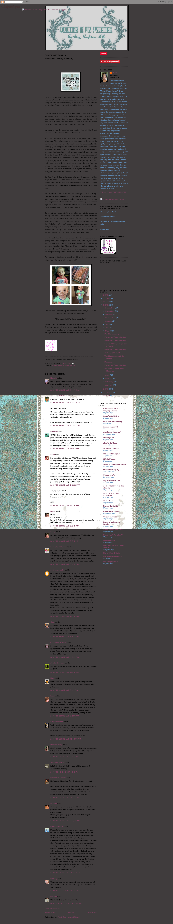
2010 (106, 392)
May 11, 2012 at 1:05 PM (64, 449)
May (107, 331)
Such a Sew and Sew (112, 530)
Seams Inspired (110, 517)
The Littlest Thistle (111, 553)
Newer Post (50, 912)
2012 (106, 305)
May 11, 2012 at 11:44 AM (65, 390)
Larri (52, 696)
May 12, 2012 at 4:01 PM (65, 873)
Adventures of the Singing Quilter (111, 410)
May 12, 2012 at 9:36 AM (65, 821)
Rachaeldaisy (56, 745)
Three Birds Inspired (59, 396)
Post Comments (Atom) (69, 917)
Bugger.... (108, 362)
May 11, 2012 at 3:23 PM (64, 505)
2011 (106, 389)
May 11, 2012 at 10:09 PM (65, 739)
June (107, 328)
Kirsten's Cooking (111, 448)
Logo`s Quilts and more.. (115, 464)
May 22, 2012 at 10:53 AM (66, 903)
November (110, 311)
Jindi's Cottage (57, 663)
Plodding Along (111, 334)
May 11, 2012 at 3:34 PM (64, 526)
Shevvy (53, 879)
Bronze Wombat (110, 427)
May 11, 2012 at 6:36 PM (65, 657)
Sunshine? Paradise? (113, 535)
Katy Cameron (56, 722)
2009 (106, 396)
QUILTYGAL (108, 501)
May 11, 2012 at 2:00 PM (65, 485)
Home (71, 912)
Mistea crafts (109, 475)
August (108, 321)
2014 (106, 298)
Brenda (53, 896)
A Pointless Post (112, 353)
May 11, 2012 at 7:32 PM (64, 672)
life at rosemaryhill (111, 454)
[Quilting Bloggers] (112, 199)
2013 (106, 302)
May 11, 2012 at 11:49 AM (65, 403)
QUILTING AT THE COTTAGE (111, 494)
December (110, 308)
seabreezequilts (57, 570)
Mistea (53, 803)
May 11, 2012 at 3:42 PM (64, 564)
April (107, 375)
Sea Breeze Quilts (111, 511)
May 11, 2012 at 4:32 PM (64, 616)
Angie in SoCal (57, 762)
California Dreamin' (112, 432)
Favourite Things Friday (64, 366)
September (110, 318)
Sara (52, 454)
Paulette (54, 431)
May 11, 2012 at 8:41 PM (64, 690)
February (109, 382)
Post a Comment (52, 909)
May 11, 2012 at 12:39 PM (65, 426)
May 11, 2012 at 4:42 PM (64, 637)
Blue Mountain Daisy (112, 421)
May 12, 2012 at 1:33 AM (65, 757)
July (107, 324)
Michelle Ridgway (58, 547)
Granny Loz (108, 438)
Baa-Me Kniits (56, 826)
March (108, 378)
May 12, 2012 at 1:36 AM (65, 772)
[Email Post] (73, 363)
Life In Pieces (109, 459)
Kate (52, 678)
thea (52, 622)
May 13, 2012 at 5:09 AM (65, 891)
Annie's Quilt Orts (111, 416)
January (109, 385)
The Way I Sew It (110, 562)
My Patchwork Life (111, 480)
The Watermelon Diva (112, 556)
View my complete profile (113, 192)
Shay (114, 72)
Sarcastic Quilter (58, 778)
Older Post (92, 912)
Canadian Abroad (58, 642)
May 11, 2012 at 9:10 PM (64, 716)
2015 (106, 295)
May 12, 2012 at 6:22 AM (65, 798)
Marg (52, 511)
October (109, 314)
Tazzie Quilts (109, 540)
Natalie (53, 378)
